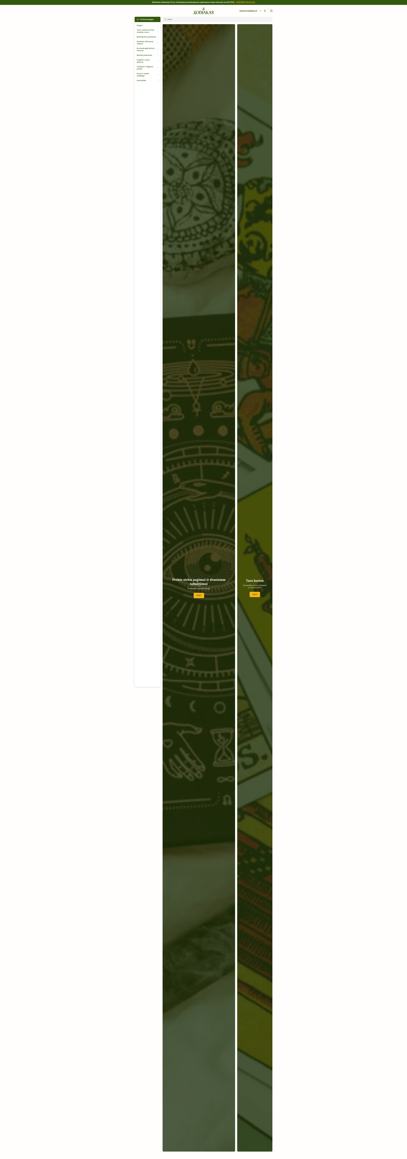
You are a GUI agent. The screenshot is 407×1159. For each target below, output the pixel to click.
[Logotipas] (203, 11)
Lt (260, 11)
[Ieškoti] (164, 19)
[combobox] (217, 19)
